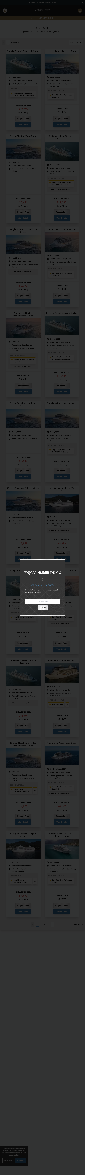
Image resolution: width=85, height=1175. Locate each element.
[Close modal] (60, 564)
